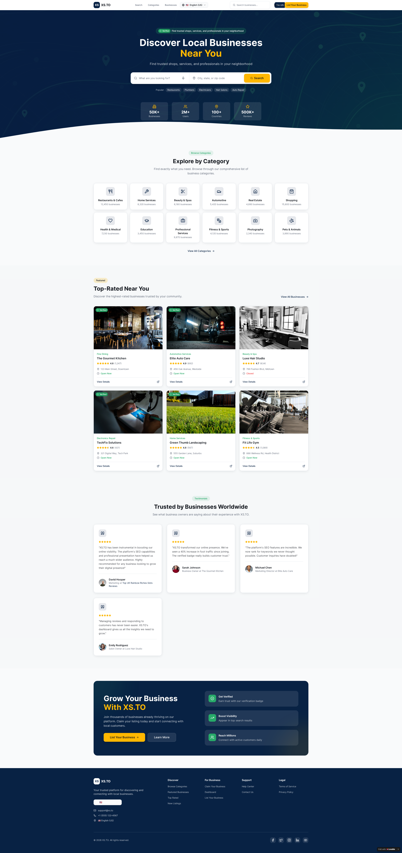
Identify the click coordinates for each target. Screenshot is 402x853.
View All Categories (201, 250)
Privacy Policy (286, 792)
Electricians (205, 90)
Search (138, 5)
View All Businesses (294, 296)
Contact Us (247, 792)
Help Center (248, 786)
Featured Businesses (178, 792)
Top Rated (173, 797)
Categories (153, 5)
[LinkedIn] (297, 840)
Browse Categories (177, 786)
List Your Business (297, 5)
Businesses (171, 5)
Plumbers (189, 90)
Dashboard (210, 792)
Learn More (162, 737)
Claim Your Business (215, 786)
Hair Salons (221, 90)
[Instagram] (289, 840)
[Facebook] (273, 840)
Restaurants (173, 90)
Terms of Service (287, 786)
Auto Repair (238, 90)
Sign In (277, 5)
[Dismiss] (398, 849)
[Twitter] (281, 840)
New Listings (174, 803)
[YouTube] (305, 840)
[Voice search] (183, 78)
